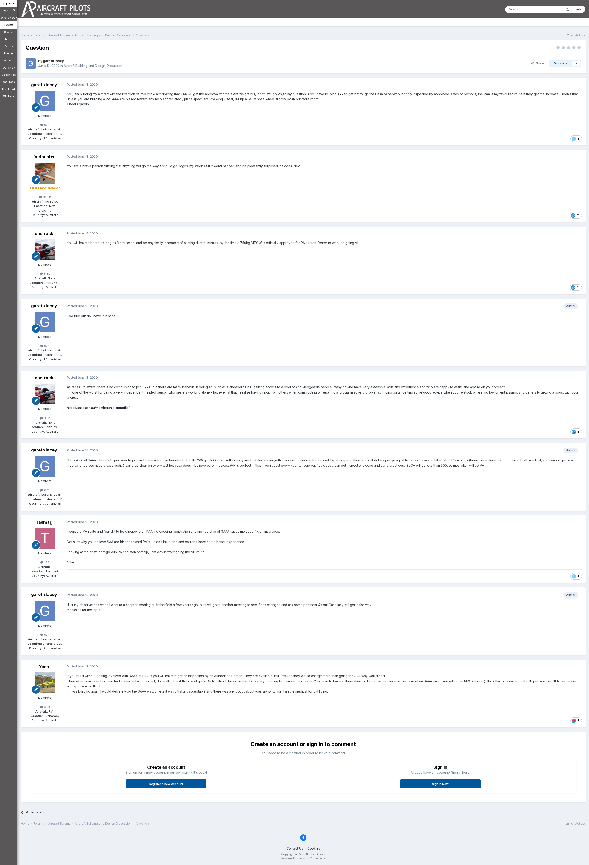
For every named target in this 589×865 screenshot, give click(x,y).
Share (539, 63)
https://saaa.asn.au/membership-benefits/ (98, 408)
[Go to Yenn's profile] (45, 682)
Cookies (313, 848)
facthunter (44, 156)
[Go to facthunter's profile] (45, 173)
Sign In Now (440, 784)
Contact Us (294, 848)
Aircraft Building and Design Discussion (93, 66)
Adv (579, 9)
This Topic (549, 9)
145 (46, 562)
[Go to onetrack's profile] (45, 249)
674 (46, 124)
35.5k (46, 197)
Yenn (44, 666)
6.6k (46, 707)
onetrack (44, 233)
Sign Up (7, 10)
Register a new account (166, 784)
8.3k (46, 273)
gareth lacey (53, 61)
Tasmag (44, 522)
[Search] (567, 9)
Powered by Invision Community (303, 858)
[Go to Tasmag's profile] (45, 538)
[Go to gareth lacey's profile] (31, 63)
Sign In (8, 3)
